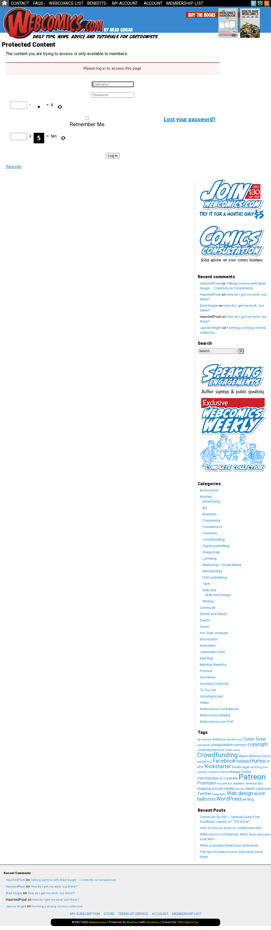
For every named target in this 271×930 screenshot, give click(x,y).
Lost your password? (189, 119)
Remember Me (87, 124)
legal (245, 767)
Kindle (236, 767)
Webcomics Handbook (239, 20)
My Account (126, 3)
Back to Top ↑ (192, 922)
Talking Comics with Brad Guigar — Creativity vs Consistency (73, 880)
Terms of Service (133, 914)
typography (219, 794)
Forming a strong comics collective (57, 906)
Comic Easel (254, 739)
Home (4, 3)
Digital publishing (215, 546)
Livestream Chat (212, 652)
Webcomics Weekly (215, 715)
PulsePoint (224, 783)
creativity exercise (210, 750)
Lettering (209, 558)
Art (204, 508)
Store (109, 914)
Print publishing (214, 577)
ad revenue (204, 739)
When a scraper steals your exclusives (229, 845)
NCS (223, 778)
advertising (234, 739)
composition (222, 744)
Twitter (253, 3)
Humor (258, 761)
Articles (206, 497)
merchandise (208, 778)
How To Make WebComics (261, 21)
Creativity (209, 533)
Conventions (212, 527)
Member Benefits (213, 665)
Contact (20, 3)
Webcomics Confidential (219, 709)
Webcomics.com (98, 922)
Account (153, 3)
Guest (204, 627)
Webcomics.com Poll (216, 722)
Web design (240, 793)
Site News (207, 677)
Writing (208, 601)
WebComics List (66, 3)
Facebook (224, 761)
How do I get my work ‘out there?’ (54, 886)
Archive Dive (209, 490)
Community (211, 520)
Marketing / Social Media (221, 565)
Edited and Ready (213, 614)
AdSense (219, 739)
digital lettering (250, 756)
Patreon (252, 776)
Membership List (184, 3)
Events (205, 620)
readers (239, 783)
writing (248, 799)
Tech (206, 584)
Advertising (211, 501)
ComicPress (153, 922)
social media (223, 788)
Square (240, 789)
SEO (260, 783)
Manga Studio (240, 772)
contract (240, 745)
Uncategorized (211, 696)
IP (268, 761)
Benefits (97, 3)
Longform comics (218, 772)
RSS (267, 3)
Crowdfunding (213, 539)
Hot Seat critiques (214, 633)
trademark (263, 789)
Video (204, 703)
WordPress (229, 799)
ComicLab (208, 608)
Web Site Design (218, 595)
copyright (258, 744)
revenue (251, 783)
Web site (209, 590)
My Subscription (85, 914)
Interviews (207, 646)
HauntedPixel (210, 283)
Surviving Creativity (214, 684)
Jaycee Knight (211, 328)
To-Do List (208, 690)
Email (260, 3)
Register (14, 166)
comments (203, 745)
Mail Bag (206, 658)
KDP (200, 767)
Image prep (211, 552)
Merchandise (212, 571)
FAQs (39, 3)
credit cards (232, 750)
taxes (250, 788)
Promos (206, 671)
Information (209, 639)
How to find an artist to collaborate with (231, 828)
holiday (243, 761)
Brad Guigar (209, 306)
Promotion (206, 783)
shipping (204, 788)
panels (232, 778)
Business (209, 514)
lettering (256, 767)
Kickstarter (218, 766)
